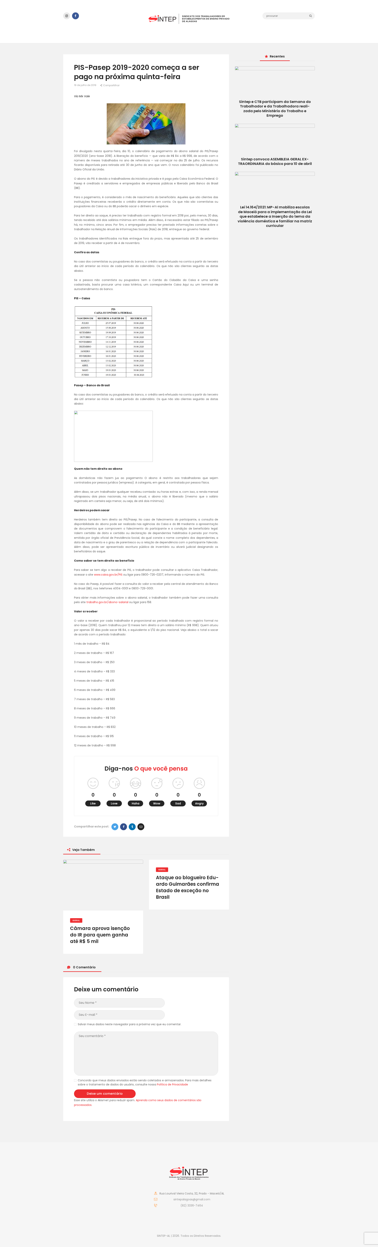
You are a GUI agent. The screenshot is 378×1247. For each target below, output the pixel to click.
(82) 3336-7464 (192, 1205)
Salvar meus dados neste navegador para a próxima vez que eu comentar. (129, 1024)
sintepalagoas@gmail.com (191, 1199)
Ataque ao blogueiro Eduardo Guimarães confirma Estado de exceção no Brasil (187, 887)
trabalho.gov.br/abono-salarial (107, 602)
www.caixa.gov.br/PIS (108, 575)
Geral (76, 920)
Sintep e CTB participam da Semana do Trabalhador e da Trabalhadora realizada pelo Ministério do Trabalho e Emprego (275, 108)
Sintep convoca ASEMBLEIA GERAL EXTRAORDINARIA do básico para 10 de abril (275, 161)
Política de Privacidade (172, 1084)
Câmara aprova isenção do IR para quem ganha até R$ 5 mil (100, 935)
